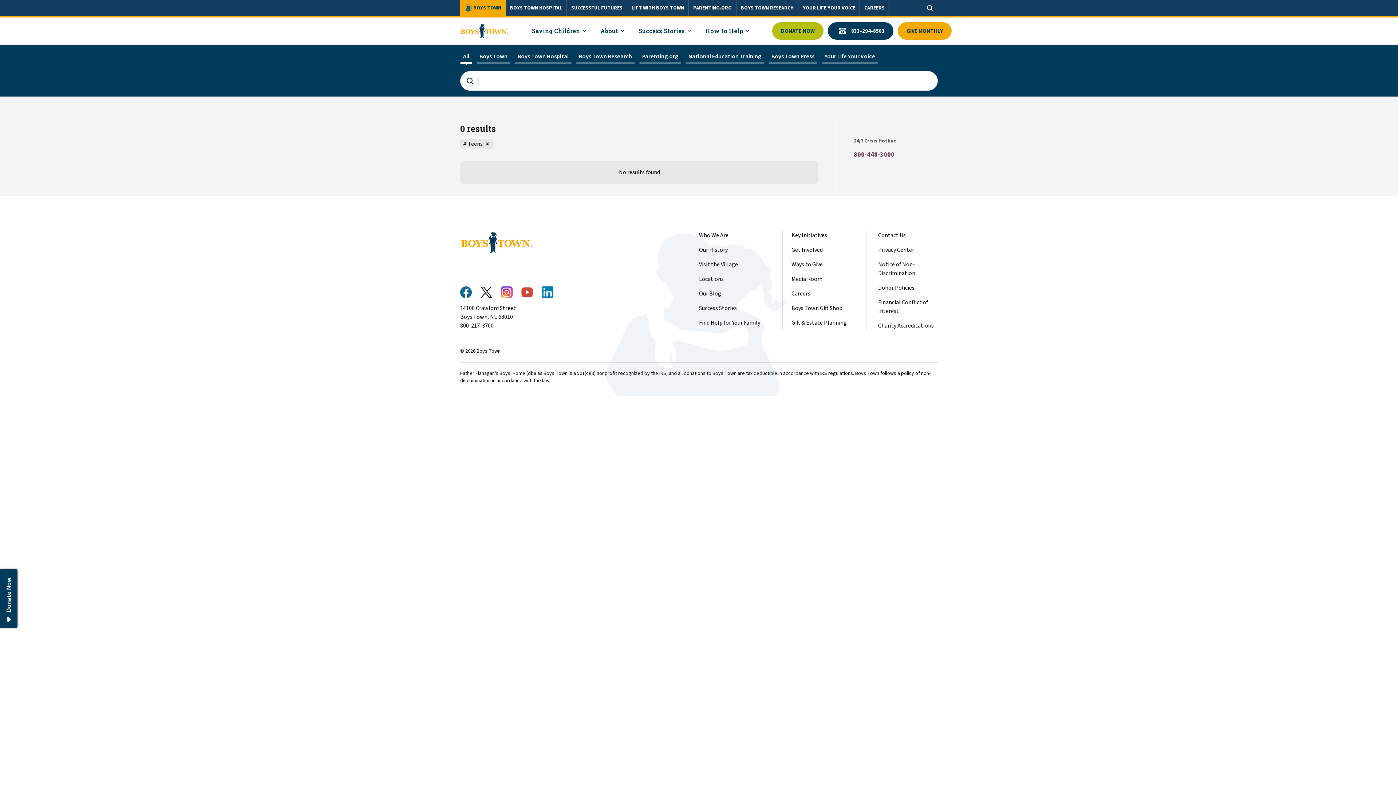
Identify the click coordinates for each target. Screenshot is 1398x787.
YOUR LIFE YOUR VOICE (829, 8)
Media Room (806, 279)
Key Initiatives (809, 235)
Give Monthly (925, 31)
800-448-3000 (874, 154)
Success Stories (718, 308)
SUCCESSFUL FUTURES (597, 8)
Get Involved (807, 250)
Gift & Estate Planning (819, 323)
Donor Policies (896, 288)
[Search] (699, 81)
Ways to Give (807, 265)
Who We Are (713, 235)
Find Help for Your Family (729, 323)
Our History (713, 250)
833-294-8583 (868, 31)
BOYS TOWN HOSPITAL (536, 8)
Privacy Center (896, 250)
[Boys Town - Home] (484, 31)
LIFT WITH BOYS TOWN (658, 8)
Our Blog (710, 294)
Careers (800, 294)
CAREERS (874, 8)
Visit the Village (718, 265)
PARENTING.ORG (712, 8)
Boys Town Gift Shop (816, 308)
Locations (711, 279)
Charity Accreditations (906, 326)
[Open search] (930, 8)
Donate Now (798, 31)
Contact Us (892, 235)
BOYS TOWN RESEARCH (767, 8)
